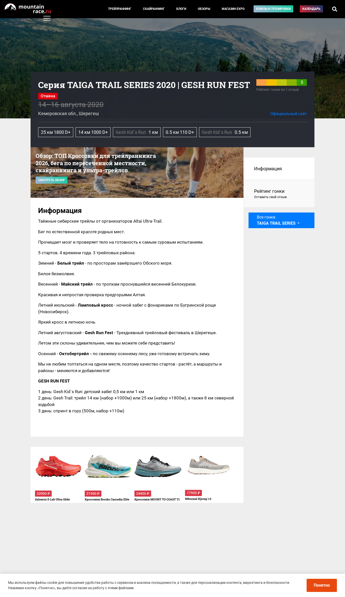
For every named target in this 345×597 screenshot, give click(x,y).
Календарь (311, 9)
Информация (268, 168)
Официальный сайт (288, 113)
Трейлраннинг (119, 9)
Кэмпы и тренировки (273, 9)
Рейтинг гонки (270, 193)
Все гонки (276, 220)
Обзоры (204, 9)
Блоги (181, 9)
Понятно (322, 585)
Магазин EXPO (233, 9)
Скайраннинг (154, 9)
